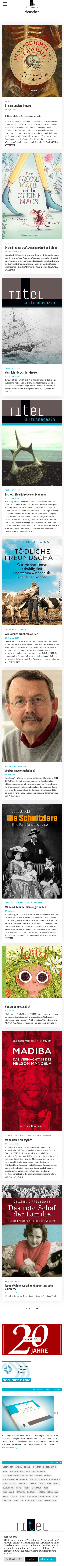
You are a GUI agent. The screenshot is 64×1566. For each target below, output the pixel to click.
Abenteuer (8, 1467)
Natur (5, 1496)
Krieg (56, 1484)
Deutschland (38, 1471)
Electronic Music (11, 1475)
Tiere (16, 1500)
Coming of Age (17, 1471)
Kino (49, 1484)
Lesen (19, 1488)
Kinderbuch (10, 243)
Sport (55, 1496)
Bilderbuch (38, 1467)
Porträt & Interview (23, 903)
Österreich (50, 1500)
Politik (14, 1496)
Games (33, 1480)
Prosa (7, 368)
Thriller (7, 1500)
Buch (5, 1471)
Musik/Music (8, 1492)
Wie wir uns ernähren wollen (21, 634)
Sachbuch (9, 101)
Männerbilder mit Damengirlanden (25, 907)
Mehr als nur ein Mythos (18, 1140)
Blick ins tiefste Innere (18, 105)
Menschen (22, 766)
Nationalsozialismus (48, 1492)
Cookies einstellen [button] (14, 1559)
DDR (28, 1471)
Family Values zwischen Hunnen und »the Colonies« (29, 1287)
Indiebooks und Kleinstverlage (18, 1135)
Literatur (36, 1488)
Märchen (21, 1492)
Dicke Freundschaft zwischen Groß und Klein (31, 247)
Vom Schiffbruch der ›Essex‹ (21, 372)
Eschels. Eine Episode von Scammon (25, 494)
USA (27, 1500)
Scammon (16, 368)
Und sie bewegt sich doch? (20, 770)
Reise (22, 1496)
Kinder (42, 1484)
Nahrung (31, 1492)
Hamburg (23, 1484)
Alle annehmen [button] (47, 1559)
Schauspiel (44, 1496)
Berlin (27, 1467)
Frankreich (21, 1480)
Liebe (27, 1488)
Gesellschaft (10, 630)
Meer (46, 1488)
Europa (38, 1475)
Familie (47, 1475)
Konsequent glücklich (17, 1006)
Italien (33, 1484)
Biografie (51, 1467)
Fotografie (8, 1480)
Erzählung (27, 1475)
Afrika (18, 1467)
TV (22, 1500)
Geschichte (55, 1480)
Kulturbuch (8, 1488)
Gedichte (42, 1480)
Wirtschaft (36, 1500)
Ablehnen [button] (31, 1559)
